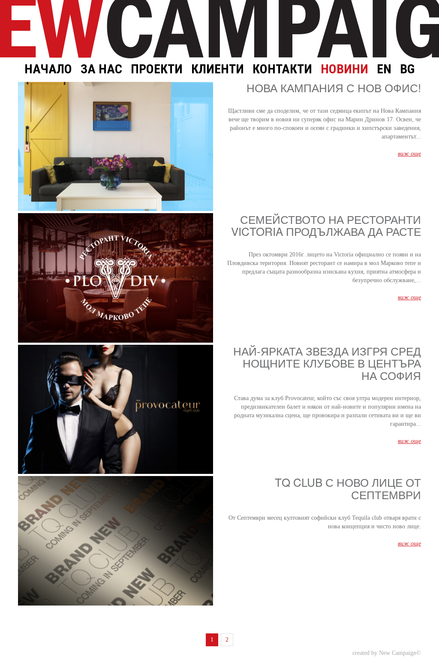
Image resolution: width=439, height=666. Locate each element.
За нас (101, 68)
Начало (48, 68)
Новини (344, 68)
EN (384, 68)
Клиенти (217, 68)
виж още (409, 154)
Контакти (282, 68)
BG (407, 68)
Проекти (157, 68)
